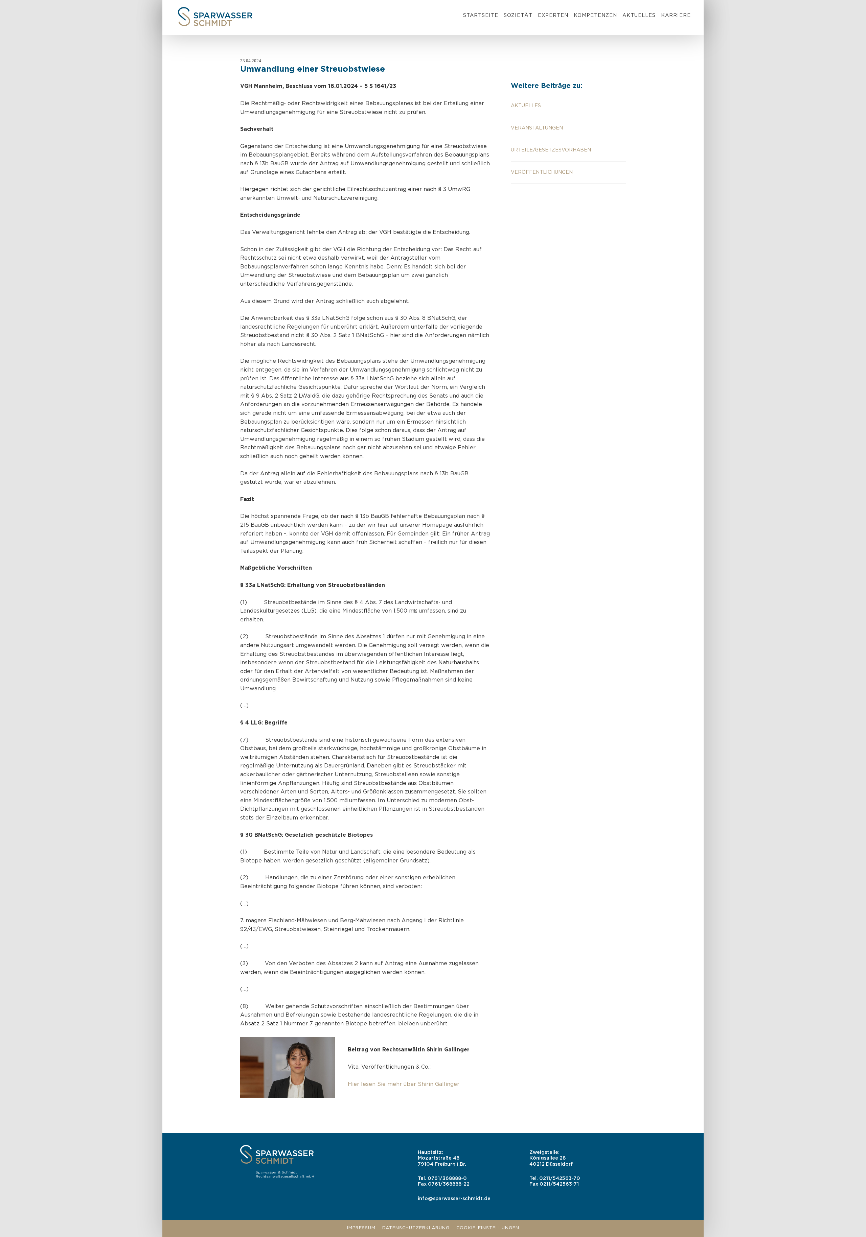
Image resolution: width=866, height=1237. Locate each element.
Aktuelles (639, 15)
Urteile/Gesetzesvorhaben (551, 150)
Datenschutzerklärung (416, 1228)
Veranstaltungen (537, 128)
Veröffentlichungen (542, 172)
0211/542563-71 (559, 1184)
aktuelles (526, 105)
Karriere (676, 15)
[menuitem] (480, 16)
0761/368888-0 (447, 1178)
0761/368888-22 (449, 1184)
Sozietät (518, 15)
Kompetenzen (595, 15)
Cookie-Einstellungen (487, 1228)
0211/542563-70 (559, 1178)
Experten (553, 15)
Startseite (480, 15)
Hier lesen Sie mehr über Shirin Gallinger (403, 1084)
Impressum (361, 1228)
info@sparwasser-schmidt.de (454, 1198)
